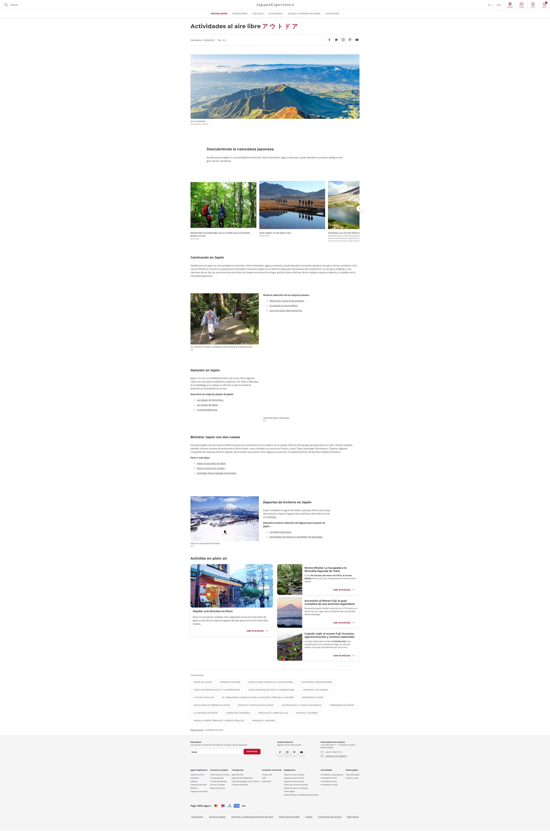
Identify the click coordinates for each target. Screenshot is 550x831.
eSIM (264, 778)
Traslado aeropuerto (240, 785)
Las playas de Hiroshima (210, 400)
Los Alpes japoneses (280, 532)
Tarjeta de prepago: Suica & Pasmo (246, 781)
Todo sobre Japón (353, 775)
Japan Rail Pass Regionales (242, 778)
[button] (190, 209)
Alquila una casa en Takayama (296, 788)
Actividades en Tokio (329, 778)
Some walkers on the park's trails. (275, 234)
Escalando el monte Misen (284, 305)
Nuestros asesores (217, 788)
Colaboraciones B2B (198, 785)
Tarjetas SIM (267, 775)
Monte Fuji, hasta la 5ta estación (287, 300)
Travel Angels (289, 791)
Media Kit (194, 788)
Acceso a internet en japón (304, 14)
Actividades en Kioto (329, 781)
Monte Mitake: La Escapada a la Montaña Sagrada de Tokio (325, 569)
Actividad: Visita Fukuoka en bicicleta (216, 473)
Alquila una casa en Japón (294, 775)
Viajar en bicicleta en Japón (211, 463)
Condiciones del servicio (329, 816)
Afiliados (193, 781)
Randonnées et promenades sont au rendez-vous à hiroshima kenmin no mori (220, 235)
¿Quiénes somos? (197, 775)
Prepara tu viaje (352, 778)
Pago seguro (353, 816)
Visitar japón (219, 14)
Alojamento (276, 14)
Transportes (239, 14)
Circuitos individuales (218, 781)
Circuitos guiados (217, 778)
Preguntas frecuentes (199, 791)
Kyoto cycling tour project (211, 468)
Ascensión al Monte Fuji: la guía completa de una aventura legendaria (330, 602)
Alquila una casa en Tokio (294, 778)
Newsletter (194, 778)
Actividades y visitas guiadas (332, 775)
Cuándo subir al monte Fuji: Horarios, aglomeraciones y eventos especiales (329, 635)
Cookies (308, 816)
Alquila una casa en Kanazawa (296, 785)
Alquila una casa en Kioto (294, 781)
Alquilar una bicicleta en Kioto (213, 611)
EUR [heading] (498, 5)
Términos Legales (217, 816)
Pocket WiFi (266, 781)
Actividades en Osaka (329, 785)
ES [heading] (489, 5)
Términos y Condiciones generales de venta (252, 816)
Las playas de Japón (207, 404)
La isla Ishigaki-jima (207, 409)
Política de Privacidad (289, 816)
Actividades (332, 14)
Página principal (196, 730)
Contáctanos (197, 816)
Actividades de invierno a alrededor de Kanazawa (296, 536)
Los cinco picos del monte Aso (286, 310)
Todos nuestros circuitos (219, 775)
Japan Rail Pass (237, 775)
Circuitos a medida (217, 785)
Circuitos (258, 14)
